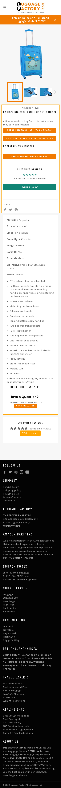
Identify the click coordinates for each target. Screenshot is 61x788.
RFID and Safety (12, 722)
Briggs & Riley (11, 640)
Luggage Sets (11, 597)
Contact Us (9, 500)
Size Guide (9, 697)
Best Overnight (11, 719)
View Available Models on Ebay (30, 156)
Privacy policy (11, 493)
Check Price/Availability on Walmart (29, 138)
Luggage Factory (18, 785)
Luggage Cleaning (13, 693)
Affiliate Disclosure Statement (20, 518)
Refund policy (11, 486)
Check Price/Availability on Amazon (30, 130)
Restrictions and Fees (15, 687)
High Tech (9, 604)
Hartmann (9, 636)
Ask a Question (25, 406)
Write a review (30, 186)
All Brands (9, 611)
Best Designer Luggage (16, 715)
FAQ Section (14, 557)
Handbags (9, 601)
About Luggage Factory (16, 522)
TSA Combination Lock (16, 725)
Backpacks (9, 608)
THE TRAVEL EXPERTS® (17, 515)
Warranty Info (11, 525)
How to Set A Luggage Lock (18, 729)
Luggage (8, 594)
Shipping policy (12, 490)
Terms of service (12, 497)
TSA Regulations (12, 683)
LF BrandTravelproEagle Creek (10, 630)
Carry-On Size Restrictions (18, 732)
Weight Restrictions (14, 700)
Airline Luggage (12, 690)
